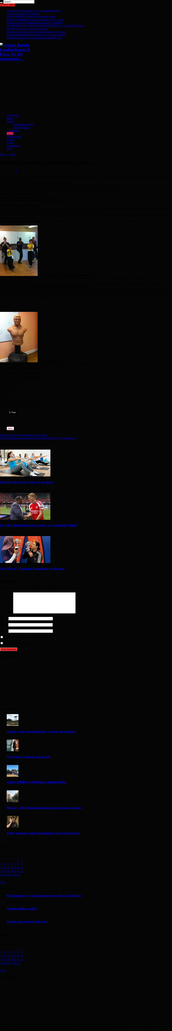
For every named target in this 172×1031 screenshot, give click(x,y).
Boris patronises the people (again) (23, 435)
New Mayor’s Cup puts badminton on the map (32, 568)
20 (12, 871)
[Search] (1, 2)
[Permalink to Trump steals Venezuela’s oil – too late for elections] (12, 724)
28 (15, 874)
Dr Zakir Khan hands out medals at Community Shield (38, 525)
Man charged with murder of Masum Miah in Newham (36, 31)
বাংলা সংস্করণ (13, 115)
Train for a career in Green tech (23, 13)
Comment (6, 612)
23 (22, 871)
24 (2, 874)
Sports (10, 133)
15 (18, 867)
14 (15, 867)
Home (10, 118)
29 (18, 874)
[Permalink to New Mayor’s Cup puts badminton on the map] (25, 562)
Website (4, 630)
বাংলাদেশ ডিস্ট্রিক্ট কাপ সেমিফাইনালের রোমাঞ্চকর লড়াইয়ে (31, 16)
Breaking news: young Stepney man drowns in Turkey (44, 895)
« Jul (2, 882)
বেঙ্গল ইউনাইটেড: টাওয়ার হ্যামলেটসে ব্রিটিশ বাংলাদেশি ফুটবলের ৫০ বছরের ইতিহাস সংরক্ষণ (45, 25)
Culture (11, 139)
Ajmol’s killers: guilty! (22, 908)
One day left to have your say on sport (27, 28)
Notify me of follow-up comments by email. (27, 637)
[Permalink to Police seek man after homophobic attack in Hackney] (12, 826)
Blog (9, 148)
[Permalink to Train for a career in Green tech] (12, 750)
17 (2, 871)
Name (3, 618)
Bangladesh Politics (23, 124)
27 (12, 874)
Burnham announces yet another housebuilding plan (34, 37)
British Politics (21, 127)
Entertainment (14, 136)
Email (3, 624)
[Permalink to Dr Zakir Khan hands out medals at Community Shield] (25, 518)
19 (8, 871)
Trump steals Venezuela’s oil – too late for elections (34, 10)
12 (8, 867)
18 (5, 871)
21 (15, 871)
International (13, 145)
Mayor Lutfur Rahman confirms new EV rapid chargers (36, 34)
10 (2, 867)
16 (22, 867)
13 (12, 867)
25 (5, 874)
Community (13, 130)
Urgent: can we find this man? (27, 921)
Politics (10, 121)
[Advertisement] (86, 87)
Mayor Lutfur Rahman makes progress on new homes (35, 19)
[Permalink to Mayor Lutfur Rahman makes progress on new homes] (12, 801)
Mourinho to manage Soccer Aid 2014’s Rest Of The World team (38, 438)
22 (18, 871)
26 (8, 874)
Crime (10, 142)
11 (5, 867)
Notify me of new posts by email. (21, 643)
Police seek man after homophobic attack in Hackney (35, 22)
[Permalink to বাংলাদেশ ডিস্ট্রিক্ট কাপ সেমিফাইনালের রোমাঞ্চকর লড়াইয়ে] (12, 775)
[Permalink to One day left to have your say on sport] (25, 475)
